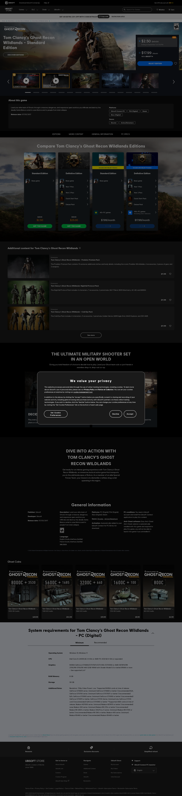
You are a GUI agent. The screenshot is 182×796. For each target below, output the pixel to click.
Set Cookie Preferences (55, 414)
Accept (130, 414)
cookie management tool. (83, 392)
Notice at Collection (105, 389)
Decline (115, 414)
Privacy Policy (89, 389)
